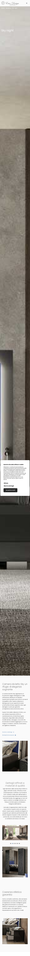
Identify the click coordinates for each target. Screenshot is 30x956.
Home (3, 8)
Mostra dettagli (9, 486)
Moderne (8, 8)
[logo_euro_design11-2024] (10, 2)
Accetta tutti (10, 490)
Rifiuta (6, 483)
